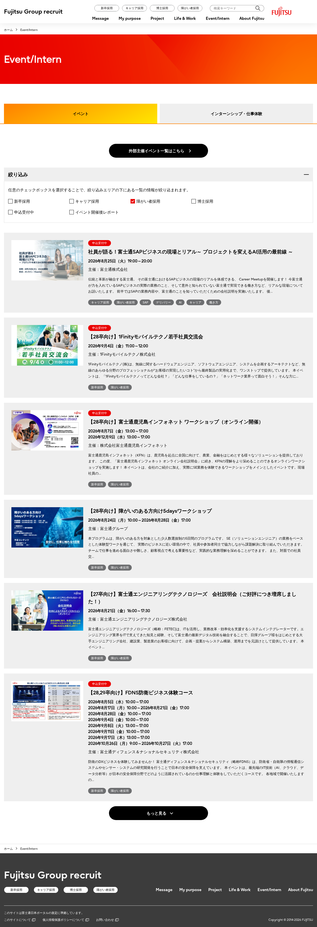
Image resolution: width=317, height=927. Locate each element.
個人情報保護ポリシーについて (63, 920)
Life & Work (185, 18)
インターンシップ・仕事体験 (236, 113)
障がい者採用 (190, 8)
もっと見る (156, 813)
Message (100, 18)
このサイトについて (17, 920)
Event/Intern (217, 18)
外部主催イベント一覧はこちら (156, 150)
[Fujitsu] (292, 11)
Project (157, 18)
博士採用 (162, 8)
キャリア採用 (134, 8)
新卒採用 (107, 8)
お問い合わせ (105, 920)
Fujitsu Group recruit (33, 11)
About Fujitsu (251, 18)
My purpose (130, 18)
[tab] (158, 174)
